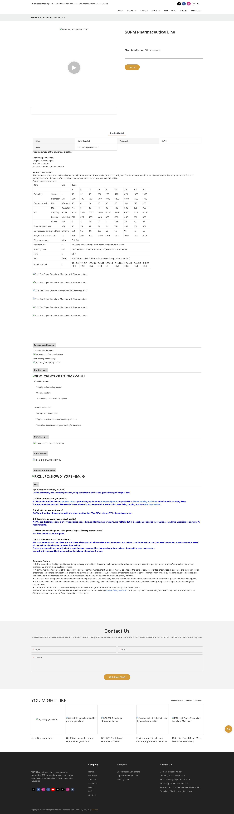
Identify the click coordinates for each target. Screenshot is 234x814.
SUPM (34, 17)
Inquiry (132, 67)
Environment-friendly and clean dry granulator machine (151, 740)
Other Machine (177, 700)
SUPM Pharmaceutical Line (52, 17)
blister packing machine (144, 501)
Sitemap (94, 810)
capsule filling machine (115, 590)
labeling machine (152, 504)
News (90, 787)
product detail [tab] (117, 133)
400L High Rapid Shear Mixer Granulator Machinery (187, 740)
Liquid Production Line (127, 775)
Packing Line (123, 779)
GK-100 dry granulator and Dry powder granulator (79, 740)
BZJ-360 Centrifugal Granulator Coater (111, 740)
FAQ (90, 791)
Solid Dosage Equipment (128, 772)
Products (198, 700)
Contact (92, 795)
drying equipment (109, 501)
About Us (92, 783)
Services (92, 779)
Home (91, 772)
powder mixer (68, 501)
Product (189, 700)
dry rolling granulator (42, 738)
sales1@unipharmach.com (178, 779)
